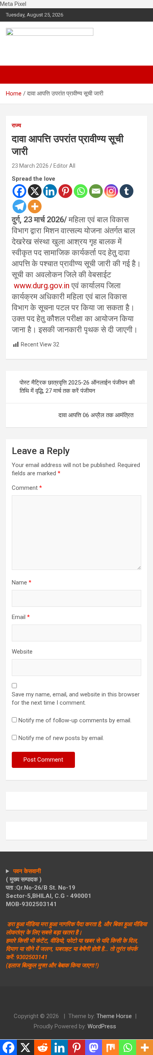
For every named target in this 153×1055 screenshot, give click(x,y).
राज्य (16, 125)
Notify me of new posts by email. (61, 738)
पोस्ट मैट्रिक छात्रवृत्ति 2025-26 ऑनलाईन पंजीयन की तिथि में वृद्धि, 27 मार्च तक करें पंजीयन (77, 386)
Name (21, 582)
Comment (27, 487)
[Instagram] (111, 191)
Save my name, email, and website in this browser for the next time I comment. (76, 698)
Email (21, 617)
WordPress (101, 1026)
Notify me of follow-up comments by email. (74, 720)
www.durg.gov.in (41, 285)
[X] (35, 191)
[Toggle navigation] (16, 75)
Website (22, 651)
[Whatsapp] (80, 191)
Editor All (64, 166)
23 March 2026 (30, 166)
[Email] (96, 191)
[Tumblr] (126, 191)
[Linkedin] (50, 191)
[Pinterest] (65, 191)
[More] (35, 206)
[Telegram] (19, 206)
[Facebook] (19, 191)
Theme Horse (114, 1016)
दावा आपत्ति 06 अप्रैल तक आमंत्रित (95, 415)
